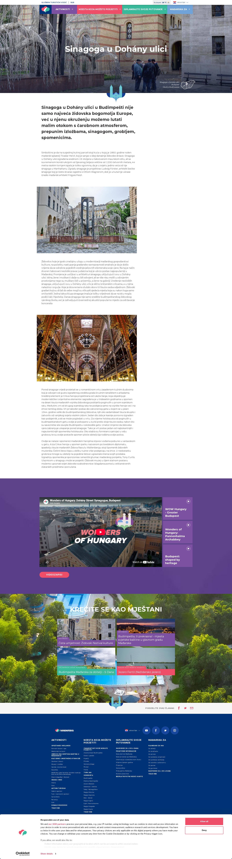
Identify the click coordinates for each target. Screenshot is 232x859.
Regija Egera (88, 801)
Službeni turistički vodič (54, 2)
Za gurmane (152, 768)
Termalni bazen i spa (58, 748)
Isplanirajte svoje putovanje (143, 9)
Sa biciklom (55, 797)
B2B (72, 2)
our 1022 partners (57, 824)
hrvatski (181, 2)
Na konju (54, 799)
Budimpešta (88, 778)
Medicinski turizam (58, 751)
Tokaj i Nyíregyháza (90, 789)
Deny (204, 830)
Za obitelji (152, 748)
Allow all (204, 821)
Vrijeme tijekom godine (124, 762)
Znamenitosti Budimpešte (93, 753)
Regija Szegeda (89, 806)
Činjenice (119, 765)
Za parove (151, 765)
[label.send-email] (190, 708)
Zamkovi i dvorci (57, 761)
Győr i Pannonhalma (91, 803)
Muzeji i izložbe (57, 764)
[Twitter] (165, 730)
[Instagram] (175, 730)
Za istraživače (153, 751)
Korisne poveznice (122, 774)
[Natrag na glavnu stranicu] (45, 9)
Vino (53, 785)
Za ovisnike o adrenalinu (157, 762)
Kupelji (86, 758)
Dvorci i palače (89, 755)
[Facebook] (156, 730)
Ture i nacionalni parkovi (60, 794)
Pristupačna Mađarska (124, 771)
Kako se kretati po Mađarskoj (126, 757)
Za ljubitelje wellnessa (156, 760)
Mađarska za (178, 9)
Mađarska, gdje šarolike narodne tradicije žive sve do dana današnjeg (66, 773)
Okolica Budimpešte (91, 781)
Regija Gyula (88, 809)
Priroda (86, 761)
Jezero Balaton (89, 784)
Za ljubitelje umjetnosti (156, 757)
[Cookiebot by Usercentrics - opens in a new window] (23, 854)
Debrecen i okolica (90, 786)
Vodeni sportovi (56, 791)
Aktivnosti (63, 9)
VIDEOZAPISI (54, 574)
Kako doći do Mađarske (124, 754)
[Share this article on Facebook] (178, 708)
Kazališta (54, 770)
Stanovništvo (120, 768)
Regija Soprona (89, 795)
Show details (47, 854)
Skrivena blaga (89, 764)
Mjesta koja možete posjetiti (98, 9)
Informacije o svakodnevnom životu (128, 759)
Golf (52, 802)
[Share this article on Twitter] (183, 708)
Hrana (53, 783)
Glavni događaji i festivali (60, 777)
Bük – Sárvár (88, 798)
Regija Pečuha (89, 792)
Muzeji (86, 767)
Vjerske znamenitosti (58, 767)
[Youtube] (146, 730)
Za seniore (152, 754)
